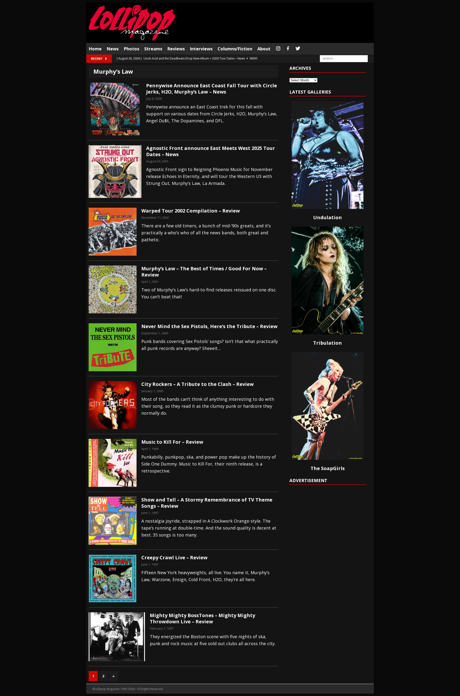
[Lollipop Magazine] (131, 22)
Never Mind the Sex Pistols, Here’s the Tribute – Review (209, 326)
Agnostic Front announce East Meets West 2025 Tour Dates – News (210, 151)
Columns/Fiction (235, 49)
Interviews (201, 49)
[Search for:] (344, 58)
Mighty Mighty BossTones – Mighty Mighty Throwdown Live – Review (202, 618)
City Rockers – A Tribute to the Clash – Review (197, 384)
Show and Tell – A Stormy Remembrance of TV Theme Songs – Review (206, 502)
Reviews (176, 49)
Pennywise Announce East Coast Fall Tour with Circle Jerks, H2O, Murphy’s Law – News (211, 88)
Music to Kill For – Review (172, 442)
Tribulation (327, 343)
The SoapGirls (327, 468)
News (113, 49)
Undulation (327, 217)
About (263, 49)
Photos (131, 49)
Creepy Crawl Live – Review (174, 557)
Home (95, 49)
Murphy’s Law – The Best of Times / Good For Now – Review (204, 271)
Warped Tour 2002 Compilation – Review (190, 210)
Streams (153, 49)
